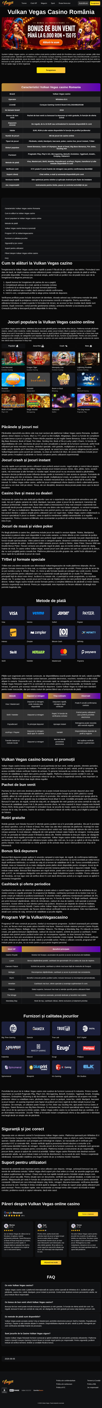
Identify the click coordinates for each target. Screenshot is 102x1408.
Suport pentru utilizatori (14, 248)
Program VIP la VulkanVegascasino (19, 233)
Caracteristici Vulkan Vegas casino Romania (22, 208)
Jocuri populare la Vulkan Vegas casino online (23, 218)
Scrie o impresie (88, 1214)
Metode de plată (11, 223)
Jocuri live (37, 346)
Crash (62, 346)
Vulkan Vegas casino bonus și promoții (20, 228)
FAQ (6, 258)
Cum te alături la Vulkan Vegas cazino (20, 213)
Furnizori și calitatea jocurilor (16, 238)
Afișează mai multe (51, 1262)
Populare (11, 346)
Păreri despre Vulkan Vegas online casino (21, 253)
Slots (87, 346)
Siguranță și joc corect (14, 243)
